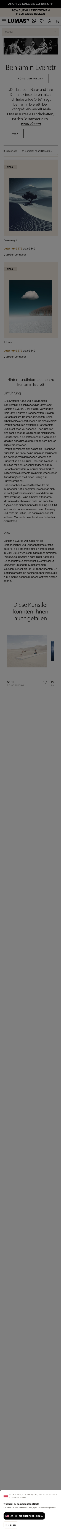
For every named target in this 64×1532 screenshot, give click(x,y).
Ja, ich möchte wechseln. (26, 1516)
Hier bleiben (11, 1525)
